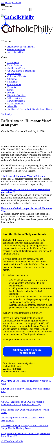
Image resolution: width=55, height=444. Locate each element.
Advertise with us (15, 52)
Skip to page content (11, 2)
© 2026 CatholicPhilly (12, 441)
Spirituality (12, 81)
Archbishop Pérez (16, 68)
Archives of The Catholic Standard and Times (29, 109)
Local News (13, 62)
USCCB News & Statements (21, 70)
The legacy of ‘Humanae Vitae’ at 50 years (23, 176)
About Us (12, 106)
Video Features (14, 98)
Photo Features (14, 65)
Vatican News (14, 73)
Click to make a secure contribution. (27, 351)
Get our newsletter (16, 49)
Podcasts (11, 87)
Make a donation (15, 103)
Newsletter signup (16, 101)
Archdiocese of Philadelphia (21, 46)
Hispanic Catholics (16, 95)
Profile (10, 92)
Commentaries (14, 84)
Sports (10, 90)
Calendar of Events (16, 76)
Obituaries (12, 79)
